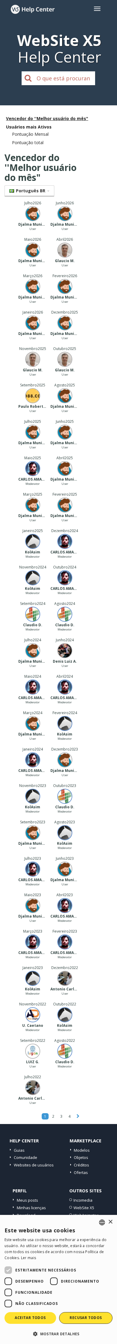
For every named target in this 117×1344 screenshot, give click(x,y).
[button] (58, 1333)
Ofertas (81, 1172)
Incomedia (83, 1200)
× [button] (110, 1222)
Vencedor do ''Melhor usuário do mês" (47, 118)
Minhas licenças (31, 1207)
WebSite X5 (84, 1207)
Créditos (81, 1165)
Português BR (30, 191)
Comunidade (25, 1157)
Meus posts (27, 1200)
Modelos (82, 1150)
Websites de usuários (34, 1165)
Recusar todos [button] (86, 1317)
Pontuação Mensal (30, 134)
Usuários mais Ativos (29, 127)
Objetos (81, 1157)
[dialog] (58, 1279)
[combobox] (102, 1222)
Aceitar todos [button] (30, 1317)
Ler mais (28, 1257)
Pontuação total (28, 142)
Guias (19, 1150)
